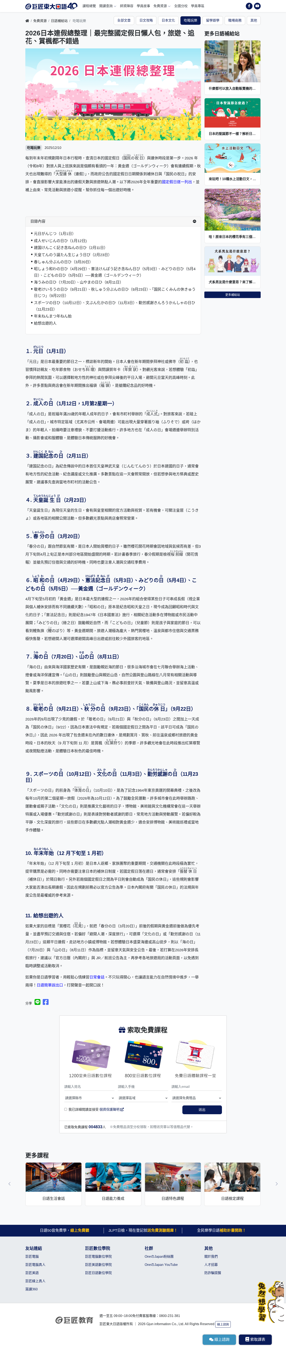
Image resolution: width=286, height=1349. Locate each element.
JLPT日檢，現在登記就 (143, 1230)
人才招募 (211, 1264)
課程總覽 (89, 6)
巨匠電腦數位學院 (98, 1256)
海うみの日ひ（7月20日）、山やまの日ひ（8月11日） (78, 282)
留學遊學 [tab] (212, 20)
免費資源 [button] (160, 6)
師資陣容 (126, 6)
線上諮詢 (223, 1324)
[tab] (113, 222)
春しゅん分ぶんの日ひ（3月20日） (63, 262)
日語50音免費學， (64, 1230)
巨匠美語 (32, 1273)
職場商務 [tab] (235, 20)
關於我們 (211, 1256)
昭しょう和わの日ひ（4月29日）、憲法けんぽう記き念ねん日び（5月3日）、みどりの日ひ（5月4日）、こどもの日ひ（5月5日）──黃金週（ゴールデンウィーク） (115, 272)
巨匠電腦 (32, 1256)
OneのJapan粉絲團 (159, 1256)
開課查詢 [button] (106, 6)
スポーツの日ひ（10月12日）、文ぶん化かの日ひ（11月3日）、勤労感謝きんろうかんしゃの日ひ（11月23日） (114, 306)
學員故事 (143, 6)
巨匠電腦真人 (35, 1264)
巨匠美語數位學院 (98, 1264)
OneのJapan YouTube (161, 1264)
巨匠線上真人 (35, 1281)
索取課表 (257, 1339)
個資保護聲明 (109, 1109)
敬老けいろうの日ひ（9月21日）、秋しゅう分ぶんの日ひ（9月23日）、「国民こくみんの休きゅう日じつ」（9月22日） (115, 292)
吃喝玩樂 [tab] (190, 20)
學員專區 (197, 6)
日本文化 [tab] (168, 20)
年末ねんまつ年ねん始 (53, 316)
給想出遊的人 (45, 323)
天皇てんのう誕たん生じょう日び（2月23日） (73, 255)
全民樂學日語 (221, 1230)
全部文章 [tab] (124, 20)
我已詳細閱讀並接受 (94, 1109)
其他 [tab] (253, 20)
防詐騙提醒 (212, 1273)
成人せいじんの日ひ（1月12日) (60, 241)
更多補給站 (232, 294)
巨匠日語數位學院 (98, 1273)
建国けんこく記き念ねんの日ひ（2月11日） (71, 248)
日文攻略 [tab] (146, 20)
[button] (9, 1183)
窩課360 (31, 1289)
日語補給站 (59, 21)
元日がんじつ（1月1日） (55, 234)
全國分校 (181, 6)
